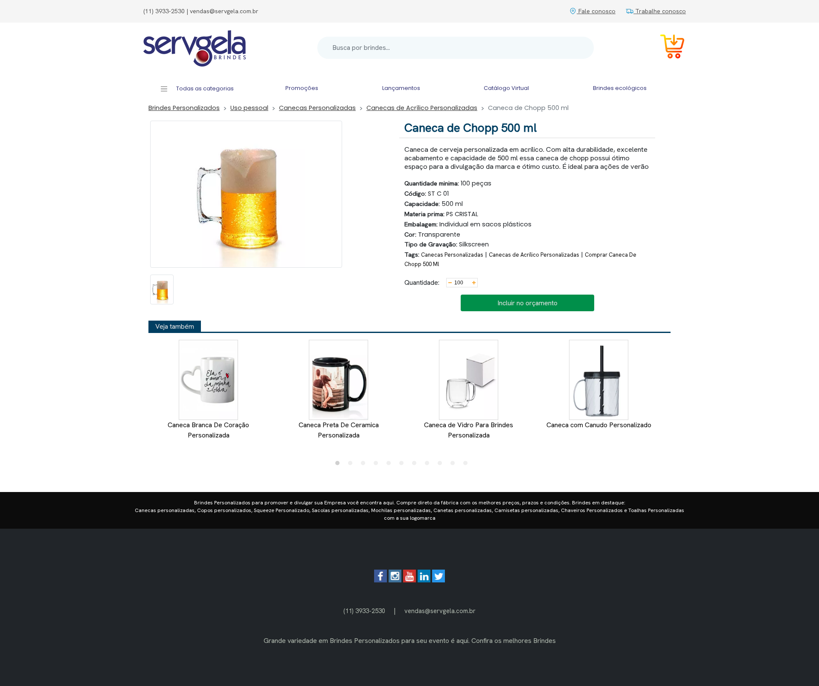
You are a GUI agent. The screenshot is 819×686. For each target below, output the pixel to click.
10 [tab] (454, 465)
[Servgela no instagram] (395, 580)
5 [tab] (390, 465)
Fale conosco (596, 11)
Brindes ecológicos (620, 88)
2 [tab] (352, 465)
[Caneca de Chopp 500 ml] (162, 289)
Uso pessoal (249, 108)
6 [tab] (403, 465)
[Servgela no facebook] (380, 580)
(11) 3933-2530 (364, 611)
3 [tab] (365, 465)
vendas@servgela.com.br (440, 611)
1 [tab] (339, 465)
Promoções (301, 88)
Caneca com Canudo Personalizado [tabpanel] (598, 424)
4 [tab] (378, 465)
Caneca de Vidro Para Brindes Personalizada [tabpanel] (468, 430)
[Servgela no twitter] (438, 580)
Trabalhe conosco (659, 11)
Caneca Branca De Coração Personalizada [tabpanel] (208, 430)
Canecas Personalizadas (317, 108)
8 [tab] (429, 465)
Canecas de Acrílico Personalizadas (421, 108)
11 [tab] (467, 465)
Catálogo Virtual (506, 88)
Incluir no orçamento (527, 302)
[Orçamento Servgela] (667, 48)
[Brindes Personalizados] (194, 48)
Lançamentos (401, 88)
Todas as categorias (204, 88)
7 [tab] (416, 465)
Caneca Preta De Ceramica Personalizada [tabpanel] (339, 430)
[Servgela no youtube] (409, 580)
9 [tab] (442, 465)
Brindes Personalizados (184, 108)
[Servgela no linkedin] (424, 580)
